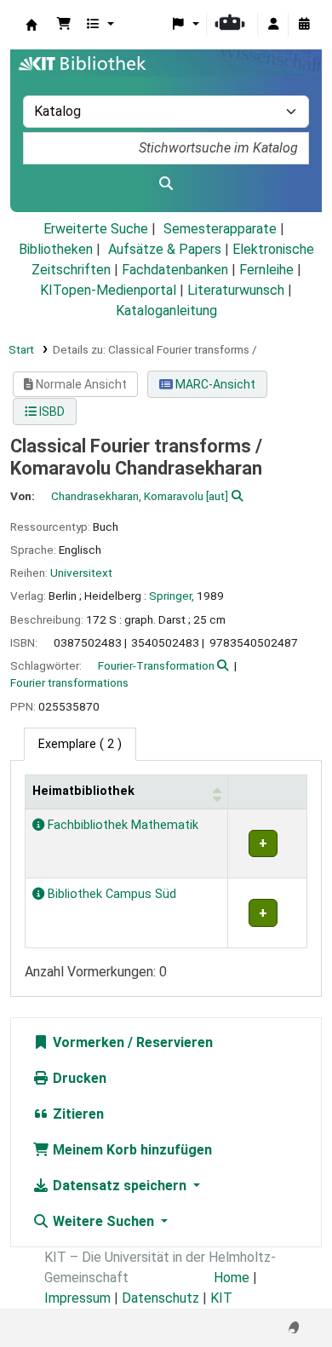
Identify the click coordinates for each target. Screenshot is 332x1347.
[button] (63, 25)
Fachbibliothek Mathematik (121, 825)
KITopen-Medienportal (108, 290)
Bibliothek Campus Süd (110, 894)
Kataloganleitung (166, 310)
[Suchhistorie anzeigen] (303, 25)
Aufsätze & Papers (164, 249)
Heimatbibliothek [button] (83, 791)
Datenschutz (160, 1298)
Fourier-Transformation (156, 665)
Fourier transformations (69, 682)
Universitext (81, 572)
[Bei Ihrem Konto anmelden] (273, 25)
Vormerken (86, 1042)
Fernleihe (266, 270)
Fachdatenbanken (175, 270)
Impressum (77, 1298)
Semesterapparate (220, 229)
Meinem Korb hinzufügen (130, 1150)
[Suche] (166, 184)
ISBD (51, 411)
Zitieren (76, 1114)
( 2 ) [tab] (80, 744)
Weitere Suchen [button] (103, 1221)
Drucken (77, 1078)
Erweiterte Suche (95, 229)
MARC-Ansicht (214, 384)
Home (231, 1277)
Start (21, 349)
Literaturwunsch (235, 290)
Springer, (171, 595)
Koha (31, 25)
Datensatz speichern (119, 1185)
